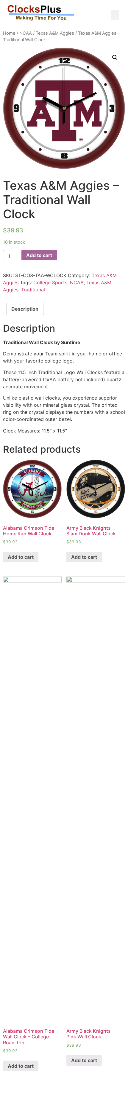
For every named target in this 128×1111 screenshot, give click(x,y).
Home (9, 33)
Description (24, 309)
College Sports (50, 282)
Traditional (33, 290)
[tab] (24, 309)
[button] (115, 15)
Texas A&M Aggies (55, 33)
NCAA (25, 33)
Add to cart (39, 255)
